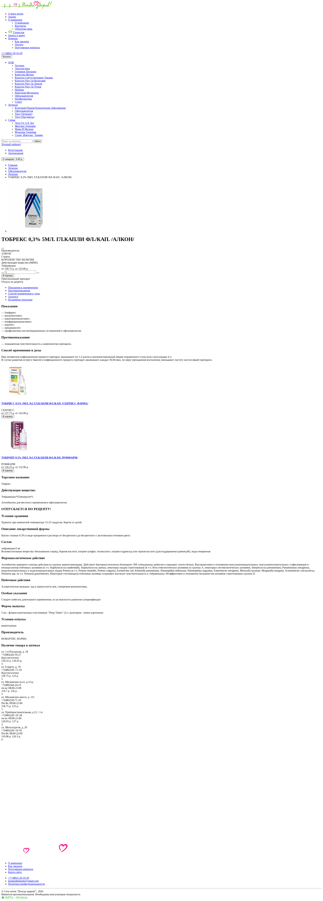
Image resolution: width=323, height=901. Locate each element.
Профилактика (23, 98)
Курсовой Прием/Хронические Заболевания (40, 107)
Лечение (13, 104)
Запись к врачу (16, 35)
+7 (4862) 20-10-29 (11, 53)
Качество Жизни (24, 74)
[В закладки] (2, 248)
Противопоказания (19, 290)
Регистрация (15, 150)
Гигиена (19, 65)
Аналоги (13, 296)
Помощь (13, 38)
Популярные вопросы (27, 47)
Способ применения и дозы (24, 293)
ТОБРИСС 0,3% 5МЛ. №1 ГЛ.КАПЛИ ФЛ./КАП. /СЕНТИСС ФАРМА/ (44, 403)
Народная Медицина (27, 92)
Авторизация (15, 153)
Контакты (20, 25)
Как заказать (22, 41)
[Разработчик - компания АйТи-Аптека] (14, 898)
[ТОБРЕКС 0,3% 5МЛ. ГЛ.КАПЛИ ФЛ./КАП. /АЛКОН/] (33, 231)
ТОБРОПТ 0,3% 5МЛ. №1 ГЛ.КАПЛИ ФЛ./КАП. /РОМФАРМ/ (39, 457)
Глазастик (18, 32)
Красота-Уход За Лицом (28, 83)
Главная (12, 165)
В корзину (8, 275)
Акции (12, 16)
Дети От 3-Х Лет (24, 123)
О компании (15, 19)
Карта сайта (15, 872)
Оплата (19, 44)
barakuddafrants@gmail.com (23, 880)
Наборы (19, 89)
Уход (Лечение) (23, 114)
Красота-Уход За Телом (28, 86)
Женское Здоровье (25, 126)
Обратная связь (23, 28)
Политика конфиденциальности (26, 883)
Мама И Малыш (24, 129)
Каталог (7, 56)
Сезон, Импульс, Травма (29, 135)
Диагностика (22, 68)
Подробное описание (20, 299)
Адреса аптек (15, 13)
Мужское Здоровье (25, 132)
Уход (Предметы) (24, 117)
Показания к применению (23, 287)
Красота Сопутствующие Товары (34, 77)
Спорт (18, 101)
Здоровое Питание (25, 71)
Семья (11, 120)
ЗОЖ (11, 62)
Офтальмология (24, 95)
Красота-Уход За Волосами (30, 80)
